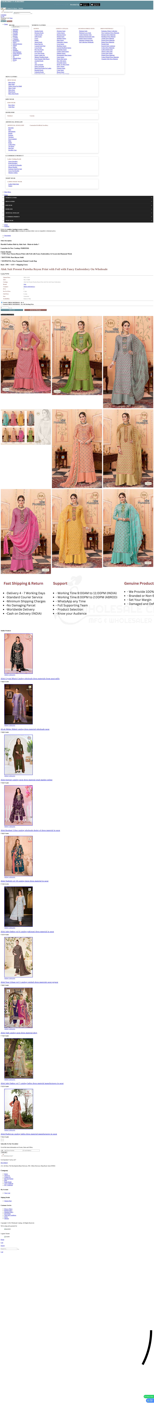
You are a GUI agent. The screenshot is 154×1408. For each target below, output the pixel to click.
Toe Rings (11, 146)
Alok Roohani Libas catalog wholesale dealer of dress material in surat (30, 830)
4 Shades (15, 34)
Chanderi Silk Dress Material (109, 59)
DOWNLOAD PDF (8, 314)
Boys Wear (11, 105)
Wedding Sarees (61, 38)
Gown (36, 38)
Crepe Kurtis (38, 48)
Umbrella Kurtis (39, 72)
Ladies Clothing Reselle (14, 159)
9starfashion (16, 40)
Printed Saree (60, 36)
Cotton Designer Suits (85, 35)
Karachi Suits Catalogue (108, 46)
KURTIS (36, 28)
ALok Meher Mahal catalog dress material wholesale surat (25, 729)
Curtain (32, 116)
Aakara (15, 45)
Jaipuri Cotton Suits (106, 51)
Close (10, 18)
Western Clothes (13, 172)
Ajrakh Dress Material (107, 38)
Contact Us (10, 8)
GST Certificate (8, 1183)
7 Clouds (15, 37)
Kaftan (36, 40)
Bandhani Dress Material (108, 36)
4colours (15, 36)
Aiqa (14, 61)
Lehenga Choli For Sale (15, 169)
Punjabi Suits (105, 44)
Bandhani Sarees (61, 46)
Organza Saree (61, 68)
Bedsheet (10, 116)
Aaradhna (15, 50)
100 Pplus (15, 29)
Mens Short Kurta (13, 93)
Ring (9, 129)
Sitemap (6, 1218)
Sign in (15, 8)
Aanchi (15, 48)
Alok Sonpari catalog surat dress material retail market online (26, 780)
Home (6, 24)
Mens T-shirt (12, 88)
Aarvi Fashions (17, 52)
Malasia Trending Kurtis (41, 57)
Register (20, 8)
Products (6, 226)
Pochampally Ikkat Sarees (64, 55)
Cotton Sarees (61, 33)
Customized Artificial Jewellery (39, 125)
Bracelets (11, 128)
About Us (7, 1175)
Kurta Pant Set (39, 44)
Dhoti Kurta (11, 92)
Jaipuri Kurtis (38, 42)
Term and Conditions (10, 1215)
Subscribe (4, 1152)
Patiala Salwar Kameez (85, 38)
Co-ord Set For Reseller (15, 165)
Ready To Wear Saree (63, 64)
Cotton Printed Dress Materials (110, 57)
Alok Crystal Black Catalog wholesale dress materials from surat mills (30, 679)
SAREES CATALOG (62, 28)
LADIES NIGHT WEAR (14, 181)
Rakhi (10, 142)
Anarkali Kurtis (39, 61)
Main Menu (7, 192)
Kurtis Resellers (12, 163)
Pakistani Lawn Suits (85, 33)
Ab (13, 56)
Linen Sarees (60, 57)
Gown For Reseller (13, 171)
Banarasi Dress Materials (108, 35)
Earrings (10, 135)
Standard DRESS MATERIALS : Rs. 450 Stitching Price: (18, 304)
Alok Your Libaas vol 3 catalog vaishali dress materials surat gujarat (29, 982)
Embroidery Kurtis (40, 74)
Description (7, 235)
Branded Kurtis (39, 70)
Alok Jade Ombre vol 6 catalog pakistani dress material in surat (27, 931)
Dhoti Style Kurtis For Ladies (43, 68)
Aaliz (14, 47)
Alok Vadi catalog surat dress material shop (19, 1033)
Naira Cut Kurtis (39, 66)
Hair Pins (11, 148)
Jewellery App (12, 150)
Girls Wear (11, 107)
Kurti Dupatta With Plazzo (42, 59)
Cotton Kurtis (38, 35)
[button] (77, 1405)
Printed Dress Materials (108, 55)
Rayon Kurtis (38, 51)
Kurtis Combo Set (40, 55)
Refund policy (8, 1210)
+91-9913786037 (7, 1)
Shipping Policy (8, 1212)
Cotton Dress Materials (107, 48)
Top (36, 62)
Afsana (15, 60)
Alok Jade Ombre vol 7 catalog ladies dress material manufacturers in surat (32, 1083)
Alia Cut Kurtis (39, 64)
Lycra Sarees (60, 44)
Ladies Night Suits (13, 184)
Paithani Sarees (61, 53)
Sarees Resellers (12, 161)
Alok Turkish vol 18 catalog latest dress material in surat (24, 881)
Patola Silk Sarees (62, 59)
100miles (15, 31)
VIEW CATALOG (9, 675)
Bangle (10, 133)
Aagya (14, 42)
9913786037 (4, 1163)
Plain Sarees (60, 40)
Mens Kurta (11, 82)
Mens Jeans (11, 90)
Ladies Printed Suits (107, 49)
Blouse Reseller (12, 167)
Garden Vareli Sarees (63, 51)
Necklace (11, 137)
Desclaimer (7, 1213)
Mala (9, 141)
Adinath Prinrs (17, 58)
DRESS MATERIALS (107, 28)
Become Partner (8, 1179)
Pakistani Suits (83, 31)
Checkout (9, 21)
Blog (5, 1180)
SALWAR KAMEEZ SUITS (86, 28)
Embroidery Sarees (62, 42)
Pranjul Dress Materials (108, 40)
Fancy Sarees (60, 66)
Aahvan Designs (17, 44)
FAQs (6, 1217)
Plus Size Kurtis (39, 49)
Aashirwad (16, 55)
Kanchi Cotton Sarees (63, 74)
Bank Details (8, 1182)
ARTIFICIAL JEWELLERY (15, 125)
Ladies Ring (11, 144)
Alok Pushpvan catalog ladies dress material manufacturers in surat (29, 1134)
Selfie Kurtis (38, 36)
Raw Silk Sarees (61, 61)
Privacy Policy (8, 1209)
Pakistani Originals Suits (86, 40)
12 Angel (15, 32)
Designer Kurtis (39, 33)
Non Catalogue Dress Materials (110, 33)
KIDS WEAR (11, 102)
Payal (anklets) (12, 139)
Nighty (10, 186)
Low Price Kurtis (39, 53)
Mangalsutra (11, 131)
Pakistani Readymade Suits (86, 36)
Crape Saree (60, 70)
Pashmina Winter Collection (109, 31)
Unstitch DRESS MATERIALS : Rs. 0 (13, 302)
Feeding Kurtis (39, 31)
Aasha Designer (17, 53)
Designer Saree (61, 31)
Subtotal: (3, 19)
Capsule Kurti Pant (40, 46)
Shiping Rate (8, 1201)
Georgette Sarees (61, 62)
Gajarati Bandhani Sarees (64, 48)
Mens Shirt (11, 84)
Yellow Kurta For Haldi (15, 86)
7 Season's (16, 39)
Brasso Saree (60, 72)
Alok (25, 284)
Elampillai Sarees (62, 49)
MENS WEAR (11, 80)
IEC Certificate (8, 1185)
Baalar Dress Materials (107, 42)
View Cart (4, 21)
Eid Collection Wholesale (86, 42)
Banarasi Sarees (61, 35)
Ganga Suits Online (106, 53)
